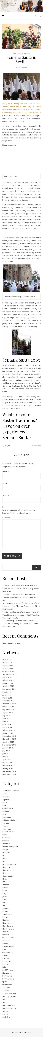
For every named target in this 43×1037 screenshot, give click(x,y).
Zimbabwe (6, 1017)
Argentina (6, 799)
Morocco (6, 917)
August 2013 (7, 748)
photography (7, 952)
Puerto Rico (7, 961)
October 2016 (8, 686)
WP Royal (27, 1032)
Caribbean (6, 829)
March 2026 (7, 662)
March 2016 (7, 698)
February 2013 (8, 765)
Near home (7, 923)
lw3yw (7, 445)
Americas (6, 796)
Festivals (18, 53)
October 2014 (8, 706)
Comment (6, 517)
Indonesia (6, 884)
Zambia (5, 1014)
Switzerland (7, 984)
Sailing (4, 967)
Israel (4, 890)
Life (3, 905)
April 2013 (6, 759)
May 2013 (6, 756)
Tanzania (6, 987)
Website (5, 495)
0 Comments (36, 445)
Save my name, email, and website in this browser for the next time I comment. (19, 511)
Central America (8, 832)
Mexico (5, 911)
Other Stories (8, 937)
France (5, 861)
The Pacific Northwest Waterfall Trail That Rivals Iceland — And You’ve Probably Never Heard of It (20, 588)
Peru (4, 949)
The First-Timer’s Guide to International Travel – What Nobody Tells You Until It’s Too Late (21, 597)
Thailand (5, 990)
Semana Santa (35, 112)
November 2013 (9, 739)
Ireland (5, 887)
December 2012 (9, 771)
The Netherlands (9, 993)
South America (8, 979)
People (5, 943)
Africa (4, 793)
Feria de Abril (12, 405)
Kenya (5, 899)
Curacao (5, 840)
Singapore (6, 973)
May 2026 (6, 659)
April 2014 (6, 724)
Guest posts (7, 876)
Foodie (5, 858)
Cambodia (6, 823)
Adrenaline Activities (10, 790)
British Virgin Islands (10, 820)
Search (36, 567)
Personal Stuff (8, 946)
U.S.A (4, 999)
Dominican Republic (10, 846)
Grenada (5, 873)
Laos (4, 902)
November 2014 (9, 703)
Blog (4, 814)
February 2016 (8, 700)
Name (5, 471)
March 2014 (7, 727)
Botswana (6, 817)
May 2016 (6, 692)
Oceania (5, 934)
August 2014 (7, 712)
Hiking (4, 879)
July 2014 (6, 715)
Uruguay (5, 1011)
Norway (5, 931)
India (4, 881)
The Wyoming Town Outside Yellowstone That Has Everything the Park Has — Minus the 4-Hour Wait (20, 623)
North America (8, 929)
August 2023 (7, 668)
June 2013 (6, 753)
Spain (27, 53)
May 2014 (6, 721)
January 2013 (7, 768)
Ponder (5, 955)
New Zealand (7, 926)
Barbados (6, 811)
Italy (4, 893)
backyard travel (8, 808)
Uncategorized (8, 1005)
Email (5, 483)
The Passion (20, 138)
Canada (5, 826)
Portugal (5, 958)
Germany (6, 867)
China (4, 834)
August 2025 (7, 665)
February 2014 (8, 730)
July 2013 (6, 750)
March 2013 (7, 762)
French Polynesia (9, 864)
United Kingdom (9, 1008)
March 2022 (7, 677)
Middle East (7, 914)
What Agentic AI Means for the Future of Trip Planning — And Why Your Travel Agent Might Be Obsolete (21, 606)
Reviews (5, 964)
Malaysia (5, 908)
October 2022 (8, 671)
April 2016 (6, 695)
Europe (5, 849)
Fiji (3, 855)
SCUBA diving (7, 970)
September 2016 (9, 689)
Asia (4, 805)
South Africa (7, 976)
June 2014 (6, 718)
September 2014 (9, 709)
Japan (4, 896)
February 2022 (8, 680)
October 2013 (8, 742)
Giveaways (6, 870)
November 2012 (9, 774)
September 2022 (9, 674)
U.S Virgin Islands (9, 996)
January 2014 (7, 733)
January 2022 (7, 683)
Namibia (5, 920)
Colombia (6, 837)
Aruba (4, 802)
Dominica (6, 843)
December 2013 (9, 736)
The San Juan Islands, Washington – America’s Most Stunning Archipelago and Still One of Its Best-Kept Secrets (21, 615)
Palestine (6, 940)
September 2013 (9, 745)
